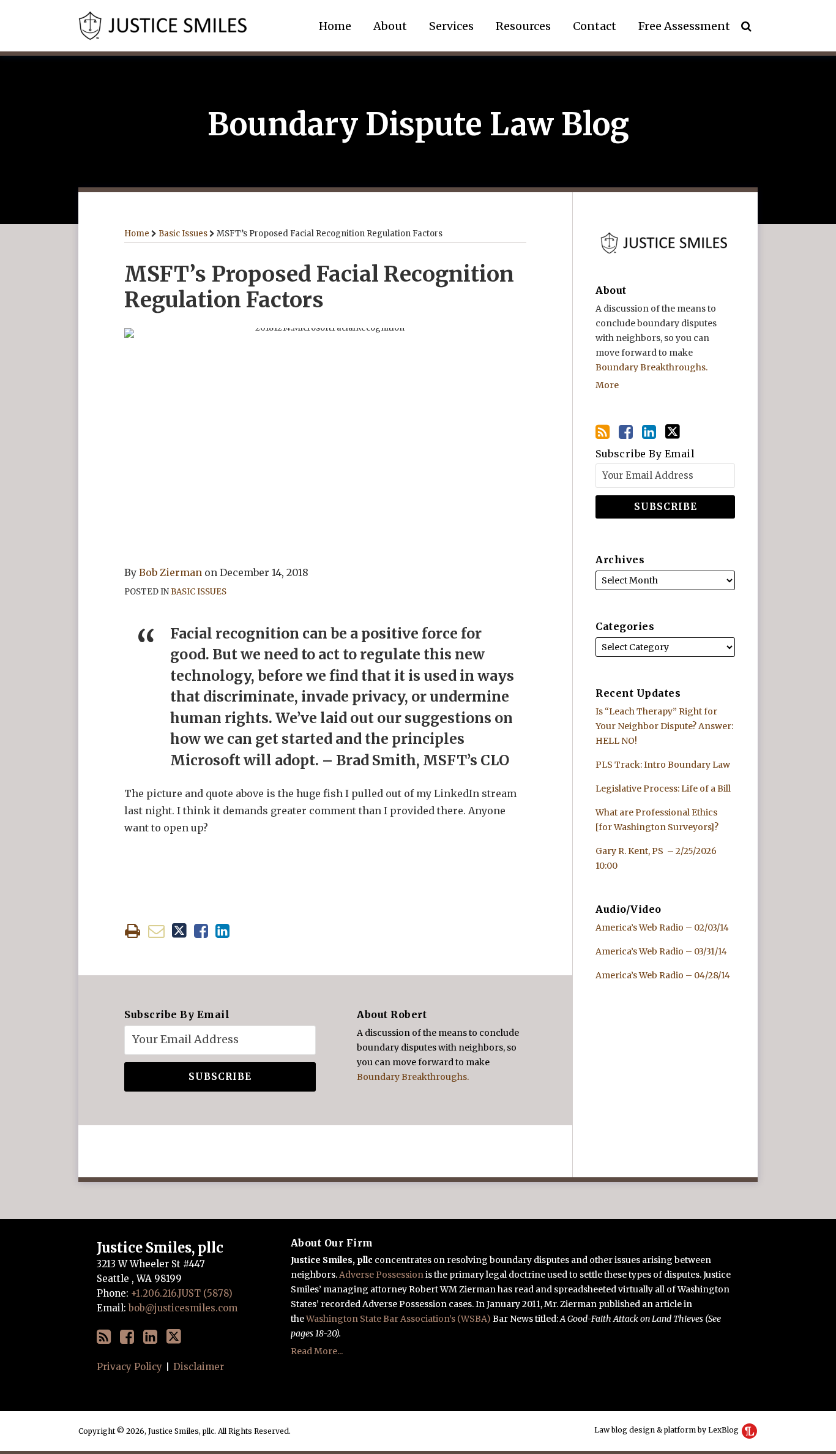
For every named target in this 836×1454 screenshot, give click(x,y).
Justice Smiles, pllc (160, 1247)
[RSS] (602, 432)
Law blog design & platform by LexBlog (667, 1429)
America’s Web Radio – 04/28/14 (662, 975)
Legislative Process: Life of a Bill (663, 788)
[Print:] (132, 930)
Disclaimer (198, 1367)
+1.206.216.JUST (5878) (182, 1293)
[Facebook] (626, 432)
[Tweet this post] (179, 931)
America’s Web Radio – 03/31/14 (661, 951)
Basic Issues (183, 233)
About (390, 26)
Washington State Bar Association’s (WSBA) (398, 1318)
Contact (594, 26)
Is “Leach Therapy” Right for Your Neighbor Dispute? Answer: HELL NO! (664, 726)
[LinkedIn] (649, 432)
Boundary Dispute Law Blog (418, 124)
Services (451, 26)
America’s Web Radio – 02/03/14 (662, 927)
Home (335, 26)
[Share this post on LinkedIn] (222, 931)
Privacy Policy (129, 1367)
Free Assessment (684, 26)
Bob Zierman (170, 572)
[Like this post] (201, 931)
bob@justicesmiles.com (183, 1308)
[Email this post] (156, 931)
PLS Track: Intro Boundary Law (662, 764)
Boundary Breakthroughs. (413, 1076)
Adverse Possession (381, 1274)
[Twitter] (672, 431)
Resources (523, 26)
